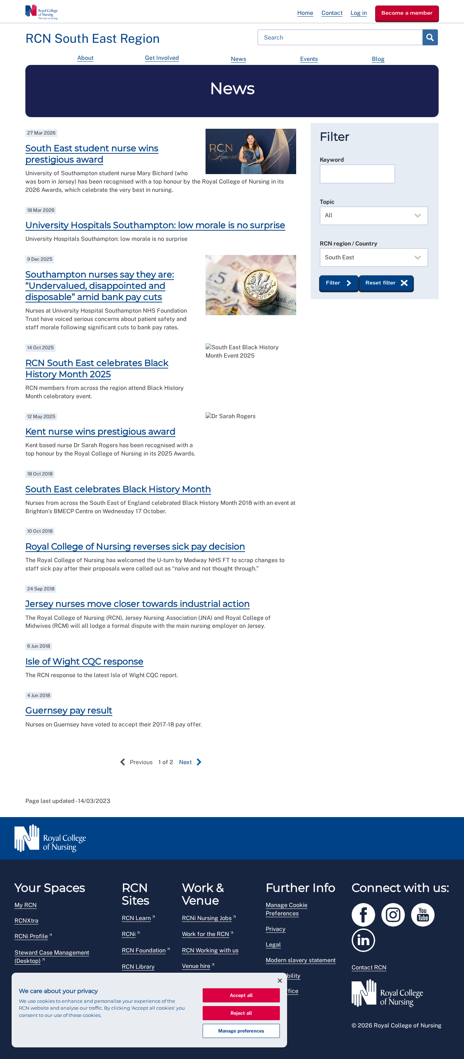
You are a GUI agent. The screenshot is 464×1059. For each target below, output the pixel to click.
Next (185, 762)
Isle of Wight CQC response (84, 661)
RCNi (129, 934)
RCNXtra (26, 920)
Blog (378, 58)
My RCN (25, 905)
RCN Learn (136, 918)
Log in (359, 12)
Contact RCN (369, 967)
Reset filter (380, 283)
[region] (149, 1010)
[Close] (280, 980)
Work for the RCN (205, 934)
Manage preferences (241, 1031)
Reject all (241, 1013)
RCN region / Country (348, 243)
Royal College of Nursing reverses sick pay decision (135, 546)
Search (430, 37)
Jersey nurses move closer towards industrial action (137, 603)
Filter (333, 283)
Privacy (276, 929)
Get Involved (162, 57)
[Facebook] (366, 913)
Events (309, 58)
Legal (273, 944)
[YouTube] (425, 913)
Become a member (407, 13)
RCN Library (138, 966)
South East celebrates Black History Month (118, 489)
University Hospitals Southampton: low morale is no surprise (155, 225)
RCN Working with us (210, 950)
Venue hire (196, 966)
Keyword (332, 159)
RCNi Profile (31, 936)
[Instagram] (396, 913)
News (238, 58)
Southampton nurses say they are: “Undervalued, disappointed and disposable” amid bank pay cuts (99, 285)
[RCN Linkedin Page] (366, 939)
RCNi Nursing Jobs (207, 918)
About (85, 57)
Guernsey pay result (68, 710)
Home (305, 12)
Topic (327, 201)
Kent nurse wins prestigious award (100, 431)
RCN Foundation (144, 950)
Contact (332, 12)
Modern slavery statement (301, 960)
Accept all (241, 995)
